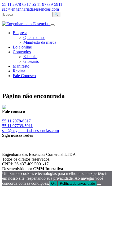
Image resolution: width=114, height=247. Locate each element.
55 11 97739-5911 (47, 4)
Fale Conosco (24, 75)
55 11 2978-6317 (16, 4)
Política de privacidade (77, 184)
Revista (19, 71)
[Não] (99, 185)
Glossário (31, 61)
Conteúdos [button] (22, 52)
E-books (30, 56)
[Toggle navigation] (52, 25)
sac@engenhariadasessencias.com (30, 9)
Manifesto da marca (39, 42)
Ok (53, 184)
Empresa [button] (20, 32)
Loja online (22, 47)
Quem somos (34, 37)
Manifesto (21, 66)
